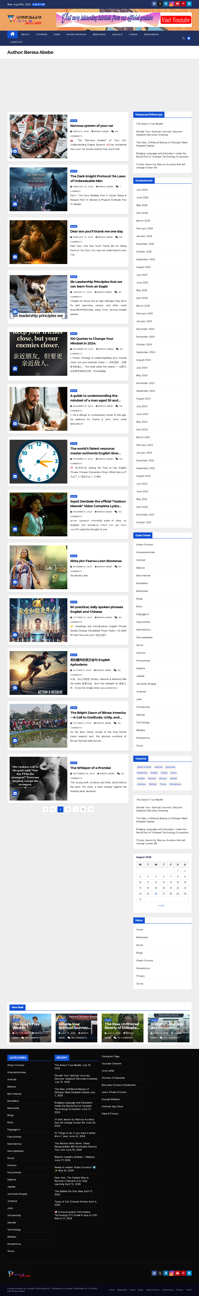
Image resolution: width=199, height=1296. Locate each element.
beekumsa (142, 772)
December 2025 (145, 243)
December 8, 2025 (83, 512)
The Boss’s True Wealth (149, 123)
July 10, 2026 (68, 1033)
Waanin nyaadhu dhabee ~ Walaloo (74, 1156)
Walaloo (140, 730)
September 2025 (145, 259)
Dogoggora (142, 614)
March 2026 (143, 220)
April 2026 (142, 212)
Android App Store (112, 1106)
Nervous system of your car (91, 126)
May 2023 (141, 421)
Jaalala (117, 34)
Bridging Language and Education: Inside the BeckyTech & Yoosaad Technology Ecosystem (73, 1106)
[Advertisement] (99, 80)
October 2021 (143, 522)
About (25, 34)
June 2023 (142, 414)
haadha (141, 778)
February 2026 (144, 228)
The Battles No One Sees (68, 1191)
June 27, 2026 (161, 1033)
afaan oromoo (144, 767)
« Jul (161, 905)
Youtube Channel (111, 1063)
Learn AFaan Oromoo (114, 1092)
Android (140, 560)
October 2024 (144, 344)
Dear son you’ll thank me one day (96, 231)
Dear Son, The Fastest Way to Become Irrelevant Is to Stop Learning (71, 1181)
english (154, 772)
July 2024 (142, 367)
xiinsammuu (175, 784)
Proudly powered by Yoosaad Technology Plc (28, 1288)
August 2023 (143, 398)
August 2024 (143, 359)
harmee (152, 778)
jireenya (141, 784)
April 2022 (142, 506)
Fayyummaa (143, 621)
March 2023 (143, 437)
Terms (139, 983)
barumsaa (170, 767)
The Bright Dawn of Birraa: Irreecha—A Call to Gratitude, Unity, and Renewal (98, 717)
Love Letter (108, 1070)
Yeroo (139, 745)
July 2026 (142, 189)
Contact (16, 42)
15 (83, 809)
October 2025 (144, 251)
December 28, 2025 (83, 349)
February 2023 (144, 445)
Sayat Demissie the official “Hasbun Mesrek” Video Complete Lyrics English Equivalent (98, 506)
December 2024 (145, 329)
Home (139, 929)
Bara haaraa (143, 575)
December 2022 (145, 460)
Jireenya (141, 691)
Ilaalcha (140, 668)
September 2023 (145, 390)
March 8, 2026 (81, 131)
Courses (41, 34)
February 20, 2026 (83, 186)
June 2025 (142, 282)
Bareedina (142, 583)
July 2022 (141, 483)
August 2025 (143, 267)
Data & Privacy (110, 1113)
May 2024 (142, 375)
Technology (143, 722)
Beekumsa (99, 34)
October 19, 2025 (83, 617)
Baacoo (140, 567)
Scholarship (143, 707)
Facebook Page (110, 1056)
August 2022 (143, 475)
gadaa (164, 772)
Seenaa (140, 714)
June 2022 (142, 491)
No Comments (33, 1038)
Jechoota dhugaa (146, 683)
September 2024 (145, 352)
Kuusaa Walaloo (111, 1099)
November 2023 (145, 383)
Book (139, 606)
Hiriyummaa (143, 660)
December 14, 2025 (83, 459)
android (158, 767)
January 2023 (144, 452)
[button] (183, 38)
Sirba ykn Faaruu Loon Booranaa (96, 561)
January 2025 (144, 321)
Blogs (73, 121)
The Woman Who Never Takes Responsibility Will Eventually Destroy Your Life (75, 1146)
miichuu (152, 784)
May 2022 (141, 499)
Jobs (57, 34)
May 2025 (141, 290)
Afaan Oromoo (76, 34)
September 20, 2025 (84, 773)
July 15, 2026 (22, 1033)
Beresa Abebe (101, 131)
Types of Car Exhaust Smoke (71, 1201)
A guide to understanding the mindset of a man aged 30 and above (94, 400)
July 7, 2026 (114, 1033)
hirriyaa (163, 778)
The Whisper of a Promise (90, 768)
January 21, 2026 (83, 292)
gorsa (173, 772)
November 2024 (145, 336)
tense (163, 784)
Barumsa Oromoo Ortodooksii (118, 1085)
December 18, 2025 (83, 406)
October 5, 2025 (82, 670)
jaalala (173, 778)
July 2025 (141, 274)
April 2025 (142, 298)
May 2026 (142, 205)
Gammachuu (143, 629)
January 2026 (144, 236)
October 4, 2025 (82, 723)
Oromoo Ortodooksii (113, 1077)
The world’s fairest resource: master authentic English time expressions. (94, 453)
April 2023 (142, 429)
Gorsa (133, 34)
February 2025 (144, 313)
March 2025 (143, 305)
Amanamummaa (145, 552)
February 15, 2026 (83, 237)
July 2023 (141, 406)
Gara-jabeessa (144, 637)
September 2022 (145, 468)
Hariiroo (141, 652)
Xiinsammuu (151, 34)
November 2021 (145, 514)
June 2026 (142, 197)
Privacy (140, 975)
